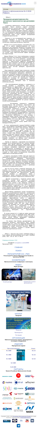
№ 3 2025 (13, 363)
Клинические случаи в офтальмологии (30, 282)
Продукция (18, 330)
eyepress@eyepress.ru (25, 417)
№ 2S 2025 (13, 367)
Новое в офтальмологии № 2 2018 (17, 11)
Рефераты (6, 13)
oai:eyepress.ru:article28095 (22, 242)
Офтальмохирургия (13, 348)
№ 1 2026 (8, 354)
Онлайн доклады (7, 282)
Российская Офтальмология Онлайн (22, 416)
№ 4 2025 (8, 359)
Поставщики (18, 335)
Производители (19, 332)
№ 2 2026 (8, 350)
